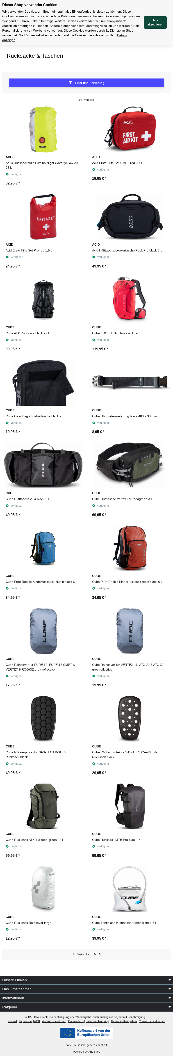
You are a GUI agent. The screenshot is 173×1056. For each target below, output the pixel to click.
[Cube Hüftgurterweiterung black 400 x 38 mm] (130, 383)
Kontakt (12, 1021)
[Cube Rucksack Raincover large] (43, 889)
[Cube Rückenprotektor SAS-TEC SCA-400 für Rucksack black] (130, 719)
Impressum (25, 1021)
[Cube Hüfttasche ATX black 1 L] (43, 466)
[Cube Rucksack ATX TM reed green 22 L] (43, 807)
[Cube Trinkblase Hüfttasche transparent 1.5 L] (130, 889)
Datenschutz (76, 1021)
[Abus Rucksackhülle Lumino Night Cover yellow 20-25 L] (43, 129)
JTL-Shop (94, 1051)
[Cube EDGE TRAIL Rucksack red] (130, 300)
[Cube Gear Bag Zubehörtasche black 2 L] (43, 383)
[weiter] (99, 954)
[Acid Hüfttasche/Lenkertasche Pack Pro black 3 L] (130, 217)
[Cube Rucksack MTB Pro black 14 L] (130, 807)
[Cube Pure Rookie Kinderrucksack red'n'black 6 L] (130, 549)
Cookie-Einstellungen (152, 1021)
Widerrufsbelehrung (54, 1021)
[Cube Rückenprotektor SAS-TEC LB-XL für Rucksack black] (43, 719)
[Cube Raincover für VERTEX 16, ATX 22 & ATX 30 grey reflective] (130, 631)
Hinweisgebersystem (124, 1021)
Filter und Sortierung (89, 83)
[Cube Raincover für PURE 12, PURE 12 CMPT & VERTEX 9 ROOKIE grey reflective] (43, 631)
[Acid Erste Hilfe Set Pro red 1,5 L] (43, 217)
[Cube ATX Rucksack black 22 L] (43, 300)
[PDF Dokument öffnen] (86, 1033)
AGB (37, 1021)
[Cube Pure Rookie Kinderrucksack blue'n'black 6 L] (43, 549)
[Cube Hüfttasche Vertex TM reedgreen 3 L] (130, 466)
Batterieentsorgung (97, 1021)
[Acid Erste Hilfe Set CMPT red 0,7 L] (130, 129)
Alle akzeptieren (155, 22)
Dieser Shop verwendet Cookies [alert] (29, 5)
